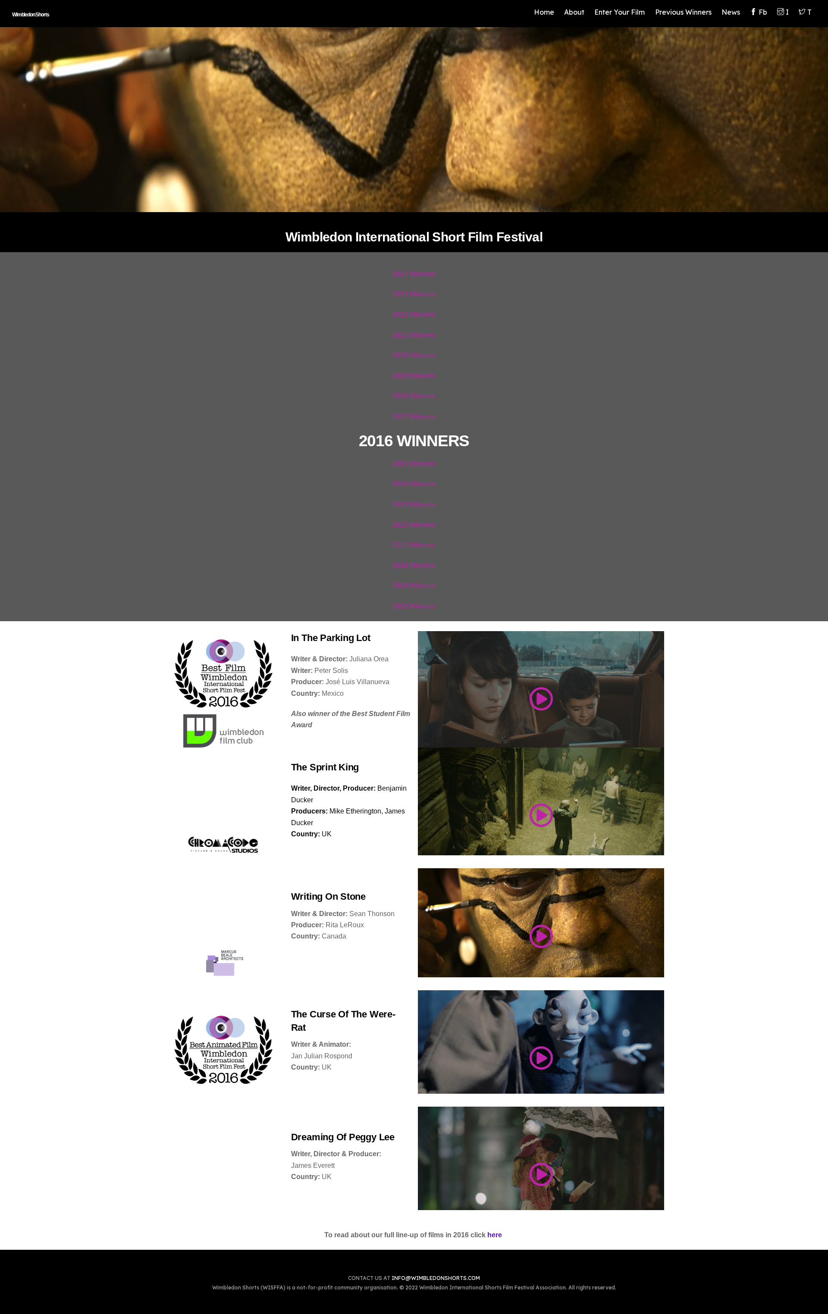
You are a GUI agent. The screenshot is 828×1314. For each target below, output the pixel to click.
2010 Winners (413, 565)
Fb (762, 12)
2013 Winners (413, 504)
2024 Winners (413, 274)
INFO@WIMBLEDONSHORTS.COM (436, 1278)
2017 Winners (413, 416)
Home (544, 12)
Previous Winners (683, 12)
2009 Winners (413, 585)
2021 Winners (413, 335)
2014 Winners (413, 484)
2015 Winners (413, 463)
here (494, 1235)
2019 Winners (413, 375)
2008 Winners (413, 606)
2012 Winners (413, 525)
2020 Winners (413, 355)
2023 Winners (413, 294)
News (730, 12)
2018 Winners (413, 396)
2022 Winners (413, 314)
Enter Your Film (619, 12)
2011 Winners (414, 545)
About (574, 12)
